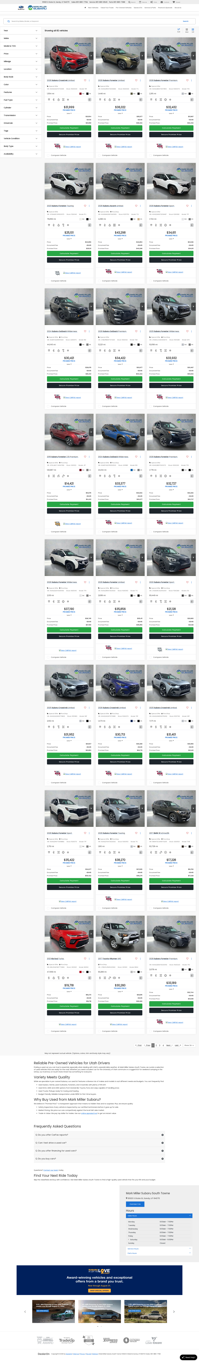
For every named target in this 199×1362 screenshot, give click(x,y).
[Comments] (89, 99)
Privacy (82, 1354)
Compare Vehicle (58, 155)
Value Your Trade (107, 8)
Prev (147, 1045)
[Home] (85, 7)
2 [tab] (101, 1326)
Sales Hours (132, 1216)
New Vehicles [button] (93, 8)
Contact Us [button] (135, 1204)
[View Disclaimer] (68, 99)
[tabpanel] (53, 1311)
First (139, 1045)
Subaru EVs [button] (138, 8)
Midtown (95, 1354)
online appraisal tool (89, 1113)
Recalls (88, 1354)
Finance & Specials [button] (165, 8)
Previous (25, 1311)
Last (177, 1045)
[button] (91, 56)
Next (169, 1045)
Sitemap (76, 1354)
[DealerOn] (44, 1354)
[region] (69, 119)
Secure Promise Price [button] (69, 134)
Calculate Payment (69, 128)
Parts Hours (132, 1253)
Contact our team (50, 1170)
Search (185, 21)
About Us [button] (178, 8)
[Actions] (89, 80)
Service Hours (133, 1249)
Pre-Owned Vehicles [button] (124, 8)
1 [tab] (98, 1326)
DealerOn (69, 1354)
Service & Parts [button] (150, 8)
